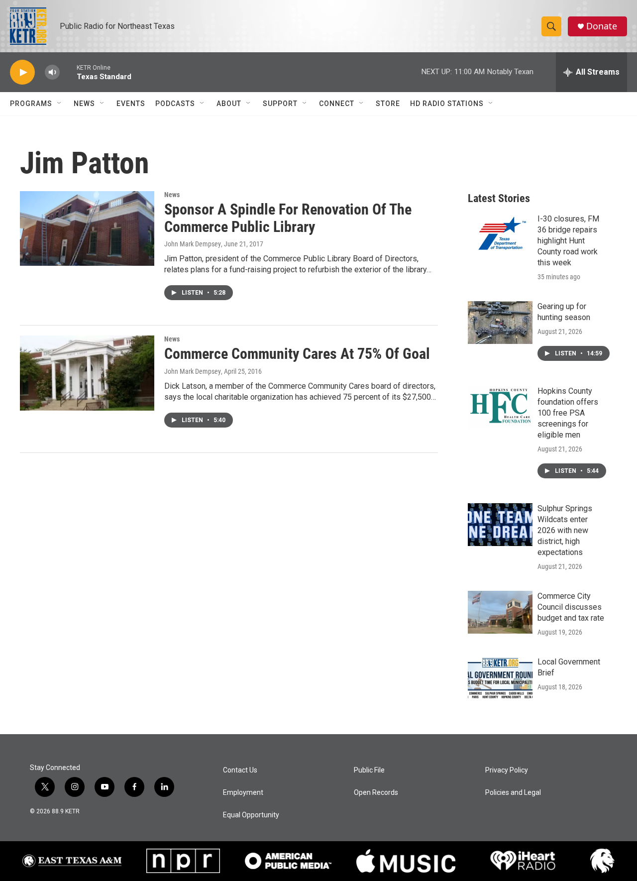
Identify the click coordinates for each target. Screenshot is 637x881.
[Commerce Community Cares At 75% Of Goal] (87, 372)
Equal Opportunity (251, 815)
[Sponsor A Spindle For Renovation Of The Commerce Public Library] (87, 228)
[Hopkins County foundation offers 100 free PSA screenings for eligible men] (500, 407)
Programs (31, 104)
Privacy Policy (506, 770)
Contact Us (240, 770)
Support (280, 104)
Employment (243, 792)
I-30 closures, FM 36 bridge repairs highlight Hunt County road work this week (568, 240)
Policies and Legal (513, 792)
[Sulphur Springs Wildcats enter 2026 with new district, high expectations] (500, 524)
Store (388, 104)
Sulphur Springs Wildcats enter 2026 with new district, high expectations (564, 530)
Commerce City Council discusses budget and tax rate (570, 607)
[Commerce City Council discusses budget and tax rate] (500, 612)
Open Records (376, 792)
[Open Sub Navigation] (60, 104)
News (84, 104)
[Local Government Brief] (500, 678)
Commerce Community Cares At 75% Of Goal (297, 353)
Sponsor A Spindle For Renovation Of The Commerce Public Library (288, 218)
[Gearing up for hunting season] (500, 322)
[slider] (68, 72)
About (228, 104)
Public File (369, 770)
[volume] (52, 72)
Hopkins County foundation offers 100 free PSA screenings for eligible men (567, 413)
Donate (601, 26)
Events (130, 104)
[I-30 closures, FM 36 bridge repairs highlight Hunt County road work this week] (500, 235)
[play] (22, 72)
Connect (336, 104)
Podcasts (175, 104)
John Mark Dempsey (192, 244)
